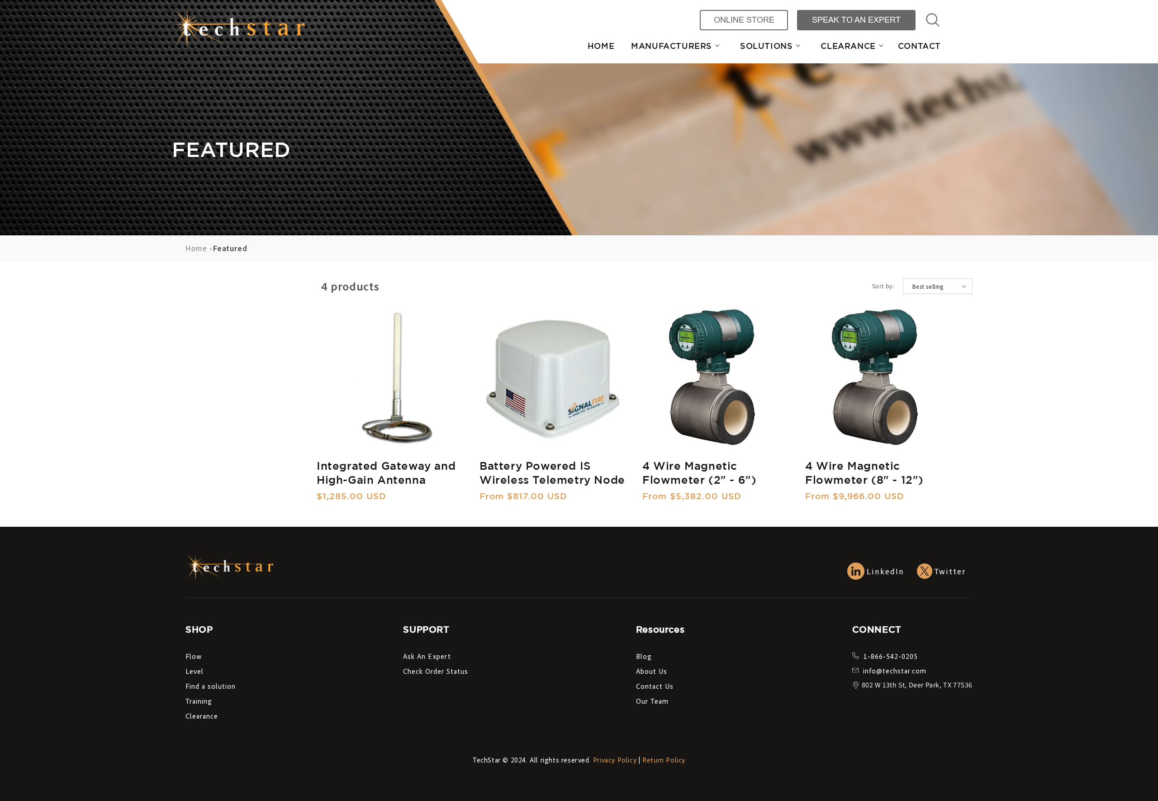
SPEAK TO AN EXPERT (856, 19)
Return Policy (663, 759)
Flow (193, 656)
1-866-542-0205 (891, 656)
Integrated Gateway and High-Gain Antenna (386, 472)
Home (196, 248)
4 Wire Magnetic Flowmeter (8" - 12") (864, 472)
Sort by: (883, 286)
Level (194, 671)
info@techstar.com (894, 670)
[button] (671, 46)
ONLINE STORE (744, 19)
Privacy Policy (614, 759)
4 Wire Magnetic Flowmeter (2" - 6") (699, 472)
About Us (651, 671)
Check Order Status (435, 671)
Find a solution (210, 686)
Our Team (652, 701)
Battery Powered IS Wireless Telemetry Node (552, 472)
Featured (230, 248)
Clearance (201, 715)
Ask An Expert (427, 656)
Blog (644, 656)
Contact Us (655, 686)
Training (198, 701)
